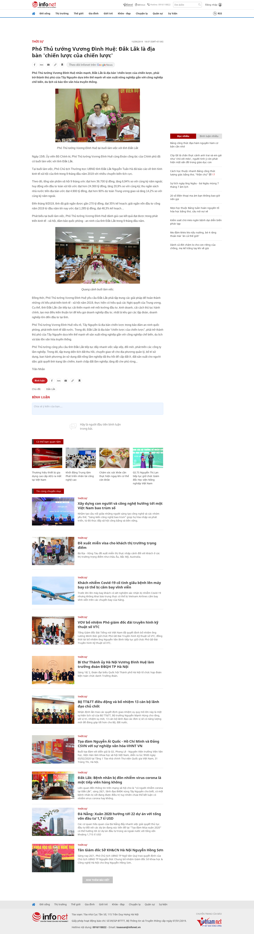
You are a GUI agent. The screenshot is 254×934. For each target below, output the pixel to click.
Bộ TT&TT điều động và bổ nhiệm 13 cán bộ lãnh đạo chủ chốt (118, 704)
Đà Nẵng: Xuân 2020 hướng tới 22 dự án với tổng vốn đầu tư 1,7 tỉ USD (119, 816)
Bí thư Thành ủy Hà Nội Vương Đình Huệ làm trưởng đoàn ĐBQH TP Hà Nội (116, 664)
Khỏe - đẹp (124, 13)
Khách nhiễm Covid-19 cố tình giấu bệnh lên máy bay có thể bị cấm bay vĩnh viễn (119, 585)
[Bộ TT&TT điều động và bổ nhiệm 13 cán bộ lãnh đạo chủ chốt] (53, 710)
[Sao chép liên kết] (55, 64)
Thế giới (78, 13)
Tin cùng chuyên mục (48, 491)
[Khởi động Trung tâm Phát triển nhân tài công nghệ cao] (81, 458)
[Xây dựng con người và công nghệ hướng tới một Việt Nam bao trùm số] (53, 511)
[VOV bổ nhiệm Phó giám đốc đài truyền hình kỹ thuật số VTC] (53, 630)
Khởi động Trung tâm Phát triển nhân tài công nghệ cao (80, 476)
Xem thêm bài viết (97, 880)
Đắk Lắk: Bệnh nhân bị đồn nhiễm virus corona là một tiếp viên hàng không (119, 780)
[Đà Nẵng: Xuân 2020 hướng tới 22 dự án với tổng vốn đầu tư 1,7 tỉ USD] (53, 822)
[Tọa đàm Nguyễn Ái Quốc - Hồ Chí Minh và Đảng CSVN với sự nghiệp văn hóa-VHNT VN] (53, 749)
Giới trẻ (108, 13)
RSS (220, 13)
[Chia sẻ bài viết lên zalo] (41, 64)
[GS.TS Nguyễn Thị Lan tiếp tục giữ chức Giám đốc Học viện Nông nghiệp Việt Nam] (148, 458)
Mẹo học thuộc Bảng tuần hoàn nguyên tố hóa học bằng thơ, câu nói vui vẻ (194, 209)
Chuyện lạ (142, 13)
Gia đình (93, 13)
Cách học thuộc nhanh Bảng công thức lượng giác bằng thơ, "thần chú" (192, 172)
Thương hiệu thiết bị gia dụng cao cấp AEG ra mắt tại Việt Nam (46, 476)
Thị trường (62, 13)
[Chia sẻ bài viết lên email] (48, 64)
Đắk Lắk (50, 389)
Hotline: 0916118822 (160, 4)
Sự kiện (172, 13)
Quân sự (158, 13)
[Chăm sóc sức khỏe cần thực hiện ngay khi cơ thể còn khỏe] (114, 458)
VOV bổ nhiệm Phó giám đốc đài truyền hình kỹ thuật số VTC (118, 624)
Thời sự (38, 41)
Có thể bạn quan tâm (48, 441)
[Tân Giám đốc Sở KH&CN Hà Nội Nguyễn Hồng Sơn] (53, 858)
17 (213, 174)
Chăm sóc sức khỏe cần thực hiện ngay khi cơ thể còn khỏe (114, 476)
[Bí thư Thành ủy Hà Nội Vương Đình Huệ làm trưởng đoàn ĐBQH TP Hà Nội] (53, 670)
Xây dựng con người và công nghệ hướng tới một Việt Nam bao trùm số (120, 505)
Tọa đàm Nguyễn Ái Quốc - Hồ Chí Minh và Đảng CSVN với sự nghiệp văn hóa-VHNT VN (118, 743)
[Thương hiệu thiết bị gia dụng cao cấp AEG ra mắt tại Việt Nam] (47, 458)
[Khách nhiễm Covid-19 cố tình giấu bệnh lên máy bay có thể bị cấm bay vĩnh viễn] (53, 591)
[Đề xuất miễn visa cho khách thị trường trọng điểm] (53, 551)
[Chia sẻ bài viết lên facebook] (34, 64)
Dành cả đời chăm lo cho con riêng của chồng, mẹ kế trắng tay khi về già (192, 246)
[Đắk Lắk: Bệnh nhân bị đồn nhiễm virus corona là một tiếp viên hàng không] (53, 786)
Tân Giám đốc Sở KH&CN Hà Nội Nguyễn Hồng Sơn (120, 850)
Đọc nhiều (183, 136)
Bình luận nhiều (209, 136)
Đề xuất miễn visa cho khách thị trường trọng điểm (117, 545)
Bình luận (40, 380)
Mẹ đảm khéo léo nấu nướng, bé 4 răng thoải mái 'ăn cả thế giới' (193, 234)
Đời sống (45, 13)
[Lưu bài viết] (62, 64)
